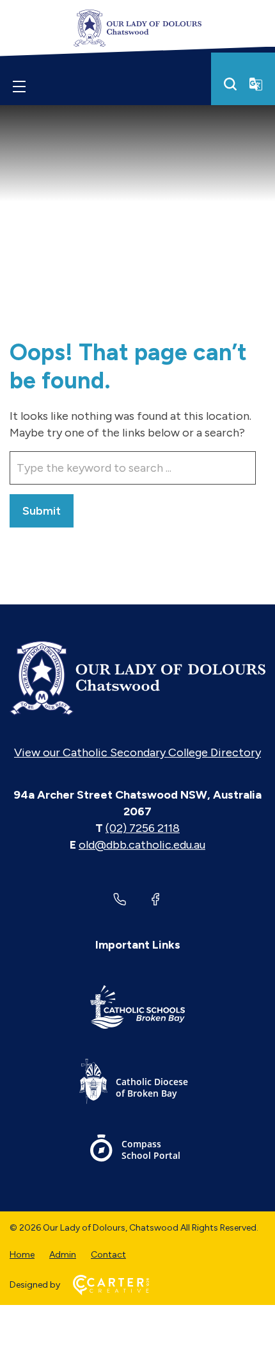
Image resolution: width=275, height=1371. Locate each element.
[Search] (230, 84)
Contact (108, 1254)
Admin (62, 1254)
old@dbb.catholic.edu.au (142, 845)
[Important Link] (137, 1009)
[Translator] (256, 84)
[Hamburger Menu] (19, 86)
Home (22, 1254)
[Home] (137, 678)
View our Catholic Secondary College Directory (137, 752)
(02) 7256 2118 (143, 828)
